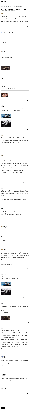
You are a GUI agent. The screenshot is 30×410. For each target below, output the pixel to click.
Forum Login (21, 1)
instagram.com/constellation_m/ (4, 312)
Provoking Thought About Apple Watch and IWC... (15, 6)
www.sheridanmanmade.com (4, 42)
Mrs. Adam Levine (10, 10)
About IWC (5, 6)
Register (25, 1)
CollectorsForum (6, 1)
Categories (3, 3)
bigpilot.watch (2, 264)
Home (2, 6)
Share (27, 100)
